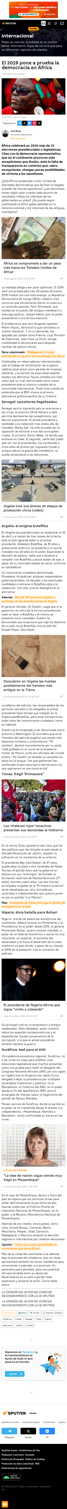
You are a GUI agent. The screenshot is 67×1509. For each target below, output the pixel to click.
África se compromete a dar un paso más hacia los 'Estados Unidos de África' (32, 267)
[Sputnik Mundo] (10, 24)
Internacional (8, 1313)
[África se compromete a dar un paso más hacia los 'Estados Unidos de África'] (33, 238)
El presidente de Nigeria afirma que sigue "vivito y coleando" (32, 1007)
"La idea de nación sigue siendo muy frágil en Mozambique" (33, 1177)
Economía (49, 1422)
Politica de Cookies (35, 1459)
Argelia (18, 1319)
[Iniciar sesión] (49, 23)
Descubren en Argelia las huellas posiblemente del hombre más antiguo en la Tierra (30, 685)
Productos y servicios (13, 1454)
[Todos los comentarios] (5, 1504)
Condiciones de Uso (29, 1450)
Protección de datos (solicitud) (18, 1463)
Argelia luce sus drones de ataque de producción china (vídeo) (33, 508)
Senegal (28, 1319)
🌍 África (22, 1313)
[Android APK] (11, 1477)
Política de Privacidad (13, 1459)
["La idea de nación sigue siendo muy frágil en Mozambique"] (33, 1146)
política (19, 1325)
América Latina (10, 1422)
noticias (29, 1325)
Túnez (38, 1319)
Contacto (29, 1454)
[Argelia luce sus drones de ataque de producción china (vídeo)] (33, 481)
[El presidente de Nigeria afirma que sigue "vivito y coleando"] (33, 980)
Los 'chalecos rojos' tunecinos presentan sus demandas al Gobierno (33, 828)
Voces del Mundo (15, 1170)
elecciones (7, 1325)
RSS (37, 1463)
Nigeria (48, 1319)
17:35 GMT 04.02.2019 (13, 74)
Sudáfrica (7, 1319)
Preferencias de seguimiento (17, 1468)
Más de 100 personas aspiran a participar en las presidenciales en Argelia (29, 599)
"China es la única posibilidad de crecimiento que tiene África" (30, 1246)
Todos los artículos (18, 138)
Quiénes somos (10, 1450)
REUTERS (8, 117)
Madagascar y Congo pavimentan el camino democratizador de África (33, 354)
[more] (61, 278)
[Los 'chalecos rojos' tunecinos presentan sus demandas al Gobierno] (33, 800)
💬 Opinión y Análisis (52, 1313)
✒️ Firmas (34, 1313)
